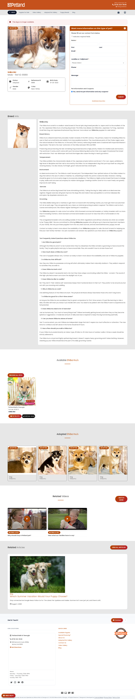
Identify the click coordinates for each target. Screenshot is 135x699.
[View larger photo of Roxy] (33, 379)
